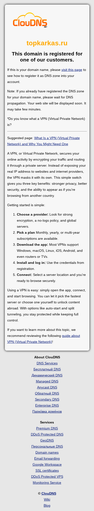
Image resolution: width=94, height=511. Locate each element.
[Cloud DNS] (30, 21)
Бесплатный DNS (47, 369)
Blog (47, 505)
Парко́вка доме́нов (47, 411)
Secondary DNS (47, 399)
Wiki (47, 499)
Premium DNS (47, 428)
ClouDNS (48, 493)
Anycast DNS (47, 387)
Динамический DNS (47, 375)
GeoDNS (47, 440)
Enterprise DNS (47, 405)
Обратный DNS (47, 393)
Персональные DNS (47, 446)
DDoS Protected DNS (47, 434)
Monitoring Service (47, 482)
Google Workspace (47, 464)
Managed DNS (47, 381)
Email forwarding (47, 458)
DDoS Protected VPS (47, 476)
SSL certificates (47, 470)
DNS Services (47, 363)
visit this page (71, 70)
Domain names (47, 452)
